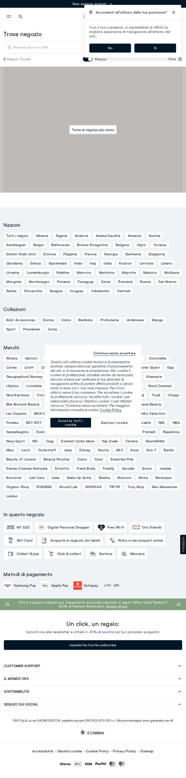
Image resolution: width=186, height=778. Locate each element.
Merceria (137, 554)
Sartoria (105, 554)
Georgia (111, 254)
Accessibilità (42, 751)
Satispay (91, 585)
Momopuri (163, 477)
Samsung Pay (25, 585)
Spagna (56, 291)
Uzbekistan (100, 291)
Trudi (156, 395)
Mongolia (14, 282)
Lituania (12, 272)
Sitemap (147, 751)
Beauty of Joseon (21, 459)
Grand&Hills (155, 441)
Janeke (165, 468)
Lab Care (36, 477)
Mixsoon (124, 477)
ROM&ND (44, 487)
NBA (176, 422)
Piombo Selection (150, 413)
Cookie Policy (97, 751)
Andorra (81, 235)
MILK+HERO (44, 413)
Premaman (31, 329)
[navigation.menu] (9, 16)
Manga (157, 320)
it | (95, 732)
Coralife (144, 422)
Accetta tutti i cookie (70, 423)
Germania (133, 254)
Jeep (68, 450)
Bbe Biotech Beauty (23, 404)
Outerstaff (47, 450)
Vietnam (124, 291)
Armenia (134, 235)
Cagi (50, 441)
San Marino (167, 282)
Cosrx (82, 459)
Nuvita (103, 450)
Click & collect (69, 554)
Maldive (63, 272)
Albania (42, 235)
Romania (125, 282)
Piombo (12, 422)
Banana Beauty (148, 404)
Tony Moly (135, 487)
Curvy (52, 329)
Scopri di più (116, 606)
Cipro (141, 245)
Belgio (38, 245)
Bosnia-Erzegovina (92, 245)
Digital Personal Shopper (69, 527)
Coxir (98, 459)
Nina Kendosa (18, 395)
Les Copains (16, 413)
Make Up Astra (79, 477)
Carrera (131, 441)
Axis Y (151, 450)
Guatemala (58, 263)
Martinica (107, 272)
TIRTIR (114, 487)
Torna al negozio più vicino (93, 129)
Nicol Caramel (159, 386)
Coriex (11, 367)
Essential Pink (122, 459)
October (44, 395)
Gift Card (25, 540)
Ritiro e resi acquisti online (140, 540)
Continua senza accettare (114, 353)
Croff (29, 367)
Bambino (85, 320)
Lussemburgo (38, 272)
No (110, 48)
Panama (63, 282)
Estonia (49, 254)
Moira (143, 477)
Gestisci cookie (69, 751)
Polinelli (149, 432)
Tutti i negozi (17, 235)
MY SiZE (23, 527)
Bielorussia (60, 245)
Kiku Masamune (164, 487)
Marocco (84, 272)
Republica (171, 432)
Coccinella (157, 358)
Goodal (128, 468)
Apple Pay (59, 585)
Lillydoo (12, 386)
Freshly (109, 468)
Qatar (106, 282)
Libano (166, 263)
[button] (183, 544)
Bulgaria (122, 245)
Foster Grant (149, 367)
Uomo (66, 320)
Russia (145, 282)
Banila (169, 450)
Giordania (14, 263)
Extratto (62, 468)
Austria (155, 235)
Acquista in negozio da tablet (75, 540)
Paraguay (85, 282)
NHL (162, 422)
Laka (56, 477)
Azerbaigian (16, 245)
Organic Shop (17, 487)
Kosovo (125, 263)
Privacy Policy (124, 751)
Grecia (35, 263)
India (78, 263)
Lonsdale (34, 386)
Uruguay (77, 291)
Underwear (135, 320)
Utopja (173, 395)
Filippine (70, 254)
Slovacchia (33, 291)
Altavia (12, 358)
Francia (91, 254)
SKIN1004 (93, 487)
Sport (11, 329)
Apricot (31, 358)
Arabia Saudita (108, 235)
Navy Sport (15, 441)
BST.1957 (34, 422)
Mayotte (129, 272)
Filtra (172, 59)
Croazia (160, 245)
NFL (35, 441)
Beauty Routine (57, 459)
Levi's (25, 450)
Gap (170, 367)
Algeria (61, 235)
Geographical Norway (24, 376)
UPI (116, 585)
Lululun (12, 496)
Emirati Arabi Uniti (21, 254)
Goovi (147, 468)
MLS (119, 450)
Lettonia (147, 263)
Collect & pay (28, 554)
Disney (84, 450)
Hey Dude (110, 441)
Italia (108, 263)
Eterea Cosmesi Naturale (27, 468)
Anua (134, 450)
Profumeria (110, 320)
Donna (48, 320)
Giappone (156, 254)
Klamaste (154, 376)
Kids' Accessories (21, 320)
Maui (10, 450)
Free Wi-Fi (116, 527)
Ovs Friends (152, 527)
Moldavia (171, 272)
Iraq (93, 263)
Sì (155, 48)
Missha (104, 477)
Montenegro (39, 282)
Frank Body (86, 468)
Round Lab (69, 487)
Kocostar (14, 477)
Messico (150, 272)
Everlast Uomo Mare (77, 441)
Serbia (11, 291)
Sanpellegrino (17, 432)
